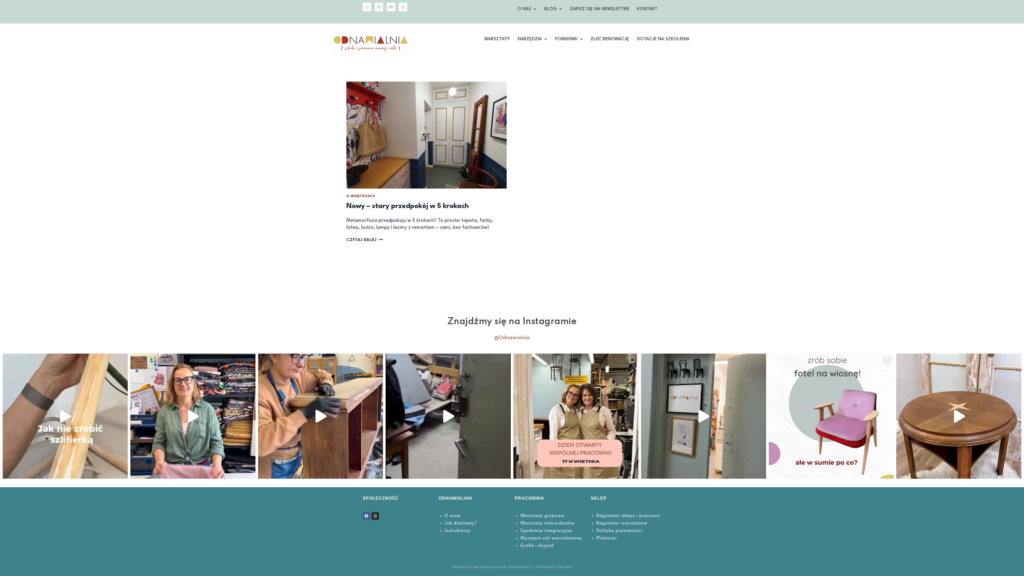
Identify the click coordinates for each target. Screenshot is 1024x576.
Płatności (606, 538)
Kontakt (647, 9)
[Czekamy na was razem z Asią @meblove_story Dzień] (575, 416)
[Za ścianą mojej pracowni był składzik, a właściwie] (448, 416)
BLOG (550, 9)
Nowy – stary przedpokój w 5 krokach (407, 206)
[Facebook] (379, 7)
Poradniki (566, 39)
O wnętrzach (360, 196)
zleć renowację (610, 39)
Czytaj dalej (364, 240)
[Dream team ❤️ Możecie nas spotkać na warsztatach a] (703, 416)
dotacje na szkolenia (663, 39)
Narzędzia (530, 39)
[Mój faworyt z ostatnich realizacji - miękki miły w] (192, 416)
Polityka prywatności (619, 531)
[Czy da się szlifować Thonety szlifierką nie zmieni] (65, 416)
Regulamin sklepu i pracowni (628, 516)
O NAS (524, 9)
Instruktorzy (457, 531)
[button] (526, 9)
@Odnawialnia (512, 337)
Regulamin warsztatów (621, 523)
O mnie (452, 516)
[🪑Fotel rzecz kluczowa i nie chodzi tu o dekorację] (831, 416)
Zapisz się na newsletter (599, 9)
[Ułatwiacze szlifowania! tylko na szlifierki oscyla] (320, 416)
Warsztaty (497, 39)
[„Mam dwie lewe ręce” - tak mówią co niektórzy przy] (958, 416)
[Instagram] (367, 7)
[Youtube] (391, 7)
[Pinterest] (403, 7)
